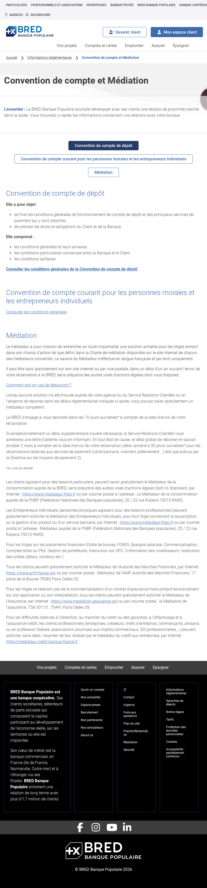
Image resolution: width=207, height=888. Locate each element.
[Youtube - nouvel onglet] (111, 827)
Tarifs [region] (170, 719)
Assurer (158, 45)
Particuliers (16, 5)
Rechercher (40, 15)
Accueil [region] (11, 58)
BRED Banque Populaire (156, 5)
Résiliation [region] (130, 742)
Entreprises (96, 5)
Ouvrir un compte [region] (92, 690)
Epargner (161, 667)
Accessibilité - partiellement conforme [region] (175, 753)
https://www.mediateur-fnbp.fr (48, 494)
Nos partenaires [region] (91, 720)
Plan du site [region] (131, 723)
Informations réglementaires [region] (49, 58)
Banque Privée (122, 5)
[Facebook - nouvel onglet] (80, 827)
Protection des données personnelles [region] (176, 730)
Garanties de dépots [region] (174, 702)
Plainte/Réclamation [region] (135, 732)
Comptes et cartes (101, 45)
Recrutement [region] (89, 712)
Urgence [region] (129, 705)
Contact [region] (128, 697)
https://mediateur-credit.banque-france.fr (41, 641)
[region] (124, 690)
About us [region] (87, 735)
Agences (16, 15)
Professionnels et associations (57, 5)
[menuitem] (16, 5)
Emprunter (134, 45)
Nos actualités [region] (90, 697)
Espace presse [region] (90, 705)
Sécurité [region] (128, 750)
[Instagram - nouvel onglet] (95, 827)
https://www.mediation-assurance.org (84, 601)
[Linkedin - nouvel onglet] (127, 827)
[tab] (103, 145)
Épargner (181, 45)
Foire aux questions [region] (130, 714)
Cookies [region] (171, 742)
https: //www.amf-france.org (31, 573)
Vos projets (67, 45)
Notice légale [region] (175, 712)
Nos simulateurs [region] (92, 727)
